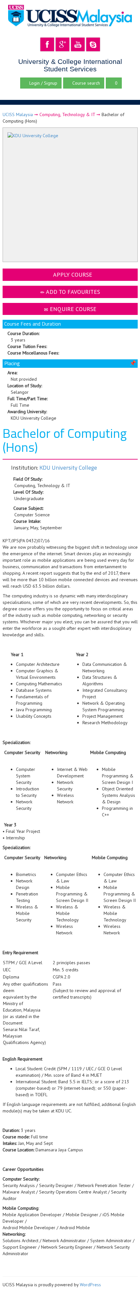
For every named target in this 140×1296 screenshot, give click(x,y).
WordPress (90, 1285)
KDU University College (68, 467)
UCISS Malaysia (18, 114)
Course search (85, 83)
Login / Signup (42, 83)
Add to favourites (72, 291)
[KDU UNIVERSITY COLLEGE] (70, 195)
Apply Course (72, 274)
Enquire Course (72, 309)
